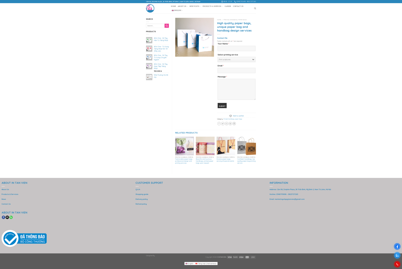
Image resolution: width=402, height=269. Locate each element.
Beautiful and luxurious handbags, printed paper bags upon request (204, 161)
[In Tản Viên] (157, 8)
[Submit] (167, 26)
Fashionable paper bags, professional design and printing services (184, 161)
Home (173, 6)
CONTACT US (238, 6)
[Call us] (11, 217)
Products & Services (212, 6)
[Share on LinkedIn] (234, 123)
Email (221, 66)
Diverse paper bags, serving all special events (225, 160)
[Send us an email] (7, 217)
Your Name (223, 44)
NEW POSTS (194, 6)
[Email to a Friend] (226, 123)
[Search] (255, 8)
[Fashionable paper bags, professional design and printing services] (184, 146)
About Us (182, 6)
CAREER (228, 6)
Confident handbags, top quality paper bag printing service (246, 161)
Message (222, 77)
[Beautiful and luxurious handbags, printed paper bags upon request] (205, 146)
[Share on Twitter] (223, 123)
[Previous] (175, 153)
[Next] (255, 153)
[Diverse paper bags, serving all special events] (226, 146)
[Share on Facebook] (219, 123)
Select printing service (228, 55)
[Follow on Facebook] (3, 217)
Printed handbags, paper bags (235, 20)
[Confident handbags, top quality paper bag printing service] (246, 146)
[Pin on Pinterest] (230, 123)
